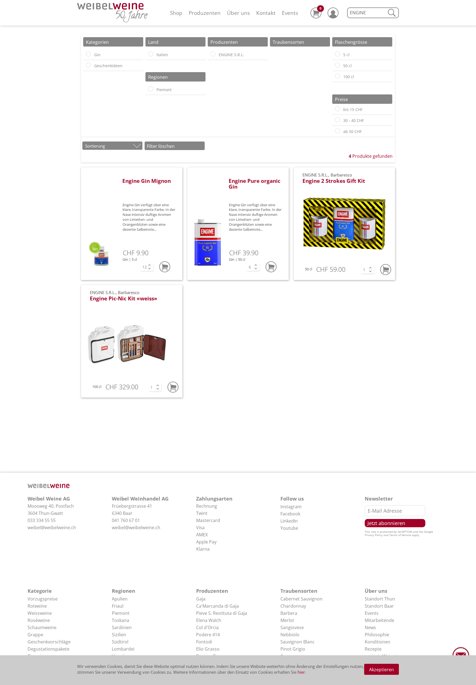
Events (290, 13)
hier (301, 672)
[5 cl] (337, 53)
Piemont (120, 613)
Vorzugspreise (43, 599)
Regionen (123, 591)
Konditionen (377, 642)
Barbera (288, 613)
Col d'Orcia (207, 627)
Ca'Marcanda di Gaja (217, 606)
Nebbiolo (289, 635)
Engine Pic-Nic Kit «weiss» (123, 298)
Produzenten (205, 13)
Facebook (290, 514)
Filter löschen (161, 146)
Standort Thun (380, 599)
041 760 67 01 (126, 520)
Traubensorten (298, 591)
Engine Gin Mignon (146, 180)
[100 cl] (337, 76)
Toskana (120, 620)
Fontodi (204, 642)
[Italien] (150, 53)
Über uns (238, 13)
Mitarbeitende (379, 620)
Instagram (291, 507)
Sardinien (122, 627)
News (370, 627)
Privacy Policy (374, 535)
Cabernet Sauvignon (301, 599)
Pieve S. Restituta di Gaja (221, 613)
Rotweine (37, 606)
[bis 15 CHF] (337, 108)
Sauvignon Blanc (297, 642)
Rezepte (373, 649)
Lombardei (123, 649)
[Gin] (88, 53)
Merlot (287, 620)
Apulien (120, 599)
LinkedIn (289, 521)
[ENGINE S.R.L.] (212, 53)
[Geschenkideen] (88, 64)
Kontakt (265, 13)
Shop (176, 13)
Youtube (289, 528)
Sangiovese (292, 627)
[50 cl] (337, 64)
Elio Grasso (208, 649)
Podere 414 (208, 635)
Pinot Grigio (292, 649)
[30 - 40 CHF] (337, 119)
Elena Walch (208, 620)
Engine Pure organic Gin (254, 183)
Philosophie (377, 635)
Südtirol (120, 642)
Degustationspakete (48, 649)
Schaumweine (42, 627)
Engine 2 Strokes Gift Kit (333, 180)
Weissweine (40, 613)
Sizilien (119, 635)
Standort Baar (379, 606)
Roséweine (39, 620)
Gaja (200, 599)
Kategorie (40, 591)
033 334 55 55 (42, 520)
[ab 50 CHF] (337, 130)
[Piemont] (150, 88)
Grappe (35, 635)
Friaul (117, 606)
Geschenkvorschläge (49, 642)
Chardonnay (293, 606)
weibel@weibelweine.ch (52, 527)
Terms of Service (400, 535)
